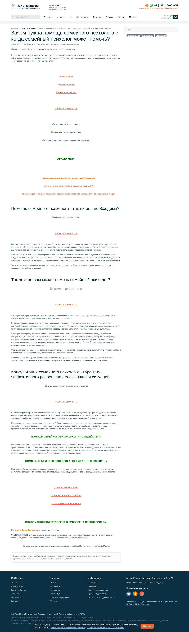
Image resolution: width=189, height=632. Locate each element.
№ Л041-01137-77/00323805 (138, 604)
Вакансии (92, 586)
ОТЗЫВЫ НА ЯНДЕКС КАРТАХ (66, 503)
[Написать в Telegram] (146, 5)
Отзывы (109, 17)
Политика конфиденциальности (102, 597)
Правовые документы (97, 594)
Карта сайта (55, 586)
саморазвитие (161, 35)
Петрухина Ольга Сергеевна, (25, 530)
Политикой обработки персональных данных (105, 627)
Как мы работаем (18, 590)
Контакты (121, 17)
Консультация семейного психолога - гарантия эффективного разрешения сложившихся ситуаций (68, 194)
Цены (70, 17)
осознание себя (147, 35)
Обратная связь (18, 597)
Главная (14, 28)
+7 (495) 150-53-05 (166, 5)
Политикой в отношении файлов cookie (68, 627)
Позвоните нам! (66, 76)
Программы (55, 590)
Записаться (16, 594)
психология (31, 28)
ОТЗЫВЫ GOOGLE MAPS (66, 487)
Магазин (133, 17)
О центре (92, 582)
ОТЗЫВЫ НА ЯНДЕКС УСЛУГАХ (66, 495)
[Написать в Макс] (151, 5)
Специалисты (82, 17)
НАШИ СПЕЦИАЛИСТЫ (66, 108)
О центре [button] (48, 17)
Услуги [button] (60, 17)
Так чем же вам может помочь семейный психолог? (68, 186)
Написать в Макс (67, 84)
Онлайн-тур (55, 594)
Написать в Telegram (67, 92)
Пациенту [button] (96, 17)
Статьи (22, 28)
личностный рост (133, 35)
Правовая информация (60, 597)
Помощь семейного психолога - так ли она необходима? (68, 178)
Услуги (14, 582)
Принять (147, 626)
